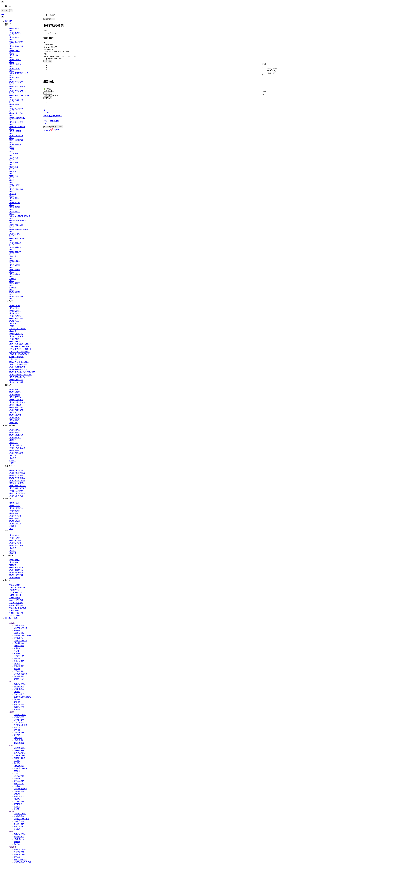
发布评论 (17, 710)
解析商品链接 (19, 776)
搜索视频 (12, 412)
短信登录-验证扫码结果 (18, 364)
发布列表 (17, 735)
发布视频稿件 (19, 824)
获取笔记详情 (14, 306)
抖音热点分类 (14, 585)
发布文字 (17, 807)
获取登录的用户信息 (21, 819)
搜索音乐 (17, 692)
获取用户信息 (14, 450)
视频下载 (12, 440)
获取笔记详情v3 (15, 311)
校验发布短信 (19, 784)
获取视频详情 (14, 389)
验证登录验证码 (20, 756)
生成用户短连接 (15, 405)
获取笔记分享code (16, 380)
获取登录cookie (19, 839)
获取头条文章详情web (17, 478)
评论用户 (17, 651)
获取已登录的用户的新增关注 (20, 377)
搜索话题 (12, 331)
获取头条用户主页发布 (17, 486)
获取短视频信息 (15, 524)
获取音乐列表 (19, 733)
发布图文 (17, 702)
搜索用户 (12, 326)
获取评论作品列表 (20, 789)
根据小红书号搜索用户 (17, 329)
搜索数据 (12, 455)
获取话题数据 (14, 521)
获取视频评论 (14, 395)
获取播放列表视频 (16, 573)
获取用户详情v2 (15, 316)
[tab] (225, 87)
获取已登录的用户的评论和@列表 (22, 372)
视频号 (11, 712)
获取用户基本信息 (16, 400)
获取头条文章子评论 (17, 483)
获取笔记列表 (19, 625)
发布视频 (17, 699)
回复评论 (17, 794)
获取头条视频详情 (16, 470)
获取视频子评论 (15, 397)
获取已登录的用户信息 (17, 367)
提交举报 (17, 630)
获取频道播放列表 (16, 570)
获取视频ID (13, 423)
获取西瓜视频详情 (16, 491)
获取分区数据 (19, 826)
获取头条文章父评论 (17, 481)
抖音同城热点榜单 (16, 593)
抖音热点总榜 (14, 598)
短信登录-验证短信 (16, 357)
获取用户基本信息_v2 (17, 402)
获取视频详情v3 (15, 392)
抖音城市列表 (14, 590)
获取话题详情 (14, 518)
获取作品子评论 (15, 543)
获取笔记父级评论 (16, 334)
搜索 (11, 529)
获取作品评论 (19, 740)
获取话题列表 (19, 643)
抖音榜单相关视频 (16, 600)
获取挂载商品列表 (20, 674)
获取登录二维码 (20, 684)
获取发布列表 (19, 704)
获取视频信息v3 (15, 438)
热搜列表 (12, 526)
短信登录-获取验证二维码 (19, 362)
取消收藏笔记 (19, 661)
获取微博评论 (14, 513)
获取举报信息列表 (20, 628)
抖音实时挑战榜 (15, 595)
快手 (11, 681)
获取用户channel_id (16, 567)
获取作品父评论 (15, 540)
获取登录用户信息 (20, 854)
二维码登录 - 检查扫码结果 (19, 347)
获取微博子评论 (15, 516)
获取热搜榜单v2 (15, 420)
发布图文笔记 (19, 676)
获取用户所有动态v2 (17, 448)
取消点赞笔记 (19, 666)
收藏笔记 (17, 658)
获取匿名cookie (15, 321)
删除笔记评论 (19, 646)
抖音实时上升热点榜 (17, 587)
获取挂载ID (18, 778)
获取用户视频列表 (16, 508)
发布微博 (17, 844)
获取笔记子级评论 (16, 336)
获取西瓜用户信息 (16, 496)
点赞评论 (17, 669)
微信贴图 (12, 847)
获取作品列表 (19, 796)
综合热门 (12, 461)
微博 (11, 831)
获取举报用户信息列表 (22, 635)
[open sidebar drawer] (2, 2)
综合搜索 (12, 458)
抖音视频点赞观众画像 (17, 608)
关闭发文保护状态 (20, 860)
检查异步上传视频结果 (22, 697)
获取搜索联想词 (15, 341)
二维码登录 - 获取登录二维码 (20, 344)
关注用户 (17, 653)
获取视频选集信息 (16, 435)
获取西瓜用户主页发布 (17, 488)
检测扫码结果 (19, 717)
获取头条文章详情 (16, 475)
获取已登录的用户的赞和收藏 (20, 375)
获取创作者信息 (20, 758)
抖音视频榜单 (14, 610)
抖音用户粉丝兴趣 (16, 605)
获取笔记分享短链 (16, 382)
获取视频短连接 (15, 415)
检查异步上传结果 (20, 725)
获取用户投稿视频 (16, 453)
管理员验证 (18, 738)
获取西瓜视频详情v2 (17, 493)
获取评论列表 (19, 707)
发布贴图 (17, 857)
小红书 (11, 623)
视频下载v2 (13, 443)
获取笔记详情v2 (15, 308)
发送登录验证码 (20, 753)
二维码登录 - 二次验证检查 (19, 352)
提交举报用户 (19, 638)
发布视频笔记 (19, 679)
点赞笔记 (17, 664)
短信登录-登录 (14, 359)
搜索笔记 (12, 324)
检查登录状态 (19, 689)
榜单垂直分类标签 (16, 613)
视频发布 (17, 727)
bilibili (11, 811)
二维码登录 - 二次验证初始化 (20, 349)
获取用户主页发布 (16, 318)
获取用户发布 (14, 506)
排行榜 (11, 463)
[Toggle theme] (2, 17)
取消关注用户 (19, 656)
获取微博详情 (14, 511)
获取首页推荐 (14, 339)
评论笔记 (17, 648)
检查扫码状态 (19, 687)
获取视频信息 (14, 430)
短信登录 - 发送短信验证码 (19, 354)
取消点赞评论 (19, 671)
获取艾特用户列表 (20, 641)
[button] (225, 44)
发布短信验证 (19, 781)
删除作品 (17, 799)
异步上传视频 (19, 694)
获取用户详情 (14, 313)
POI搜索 (17, 786)
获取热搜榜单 (14, 418)
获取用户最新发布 (16, 410)
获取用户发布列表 (16, 575)
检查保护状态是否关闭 (22, 862)
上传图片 (17, 809)
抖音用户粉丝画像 (16, 603)
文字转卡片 (18, 804)
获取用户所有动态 (16, 445)
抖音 (11, 745)
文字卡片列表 (19, 801)
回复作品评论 (19, 743)
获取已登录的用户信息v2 (18, 369)
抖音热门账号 (14, 615)
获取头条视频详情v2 (17, 473)
